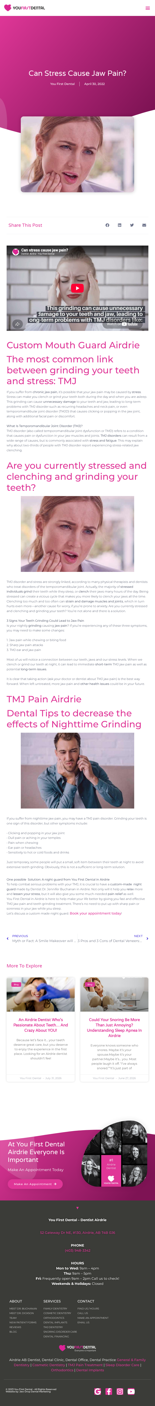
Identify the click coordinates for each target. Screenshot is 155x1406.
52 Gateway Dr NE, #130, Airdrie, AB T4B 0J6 (77, 1233)
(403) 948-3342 (77, 1250)
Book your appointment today (95, 913)
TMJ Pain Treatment (85, 1365)
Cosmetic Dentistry (48, 1365)
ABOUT (15, 1301)
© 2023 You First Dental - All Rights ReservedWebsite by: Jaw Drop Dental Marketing (31, 1390)
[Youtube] (131, 1391)
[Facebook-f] (108, 1391)
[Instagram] (120, 1391)
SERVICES (52, 1301)
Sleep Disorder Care (122, 1365)
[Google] (97, 1391)
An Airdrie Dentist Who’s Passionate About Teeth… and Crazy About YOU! (40, 1025)
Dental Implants (90, 1370)
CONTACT (86, 1301)
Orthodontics (62, 1370)
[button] (147, 8)
